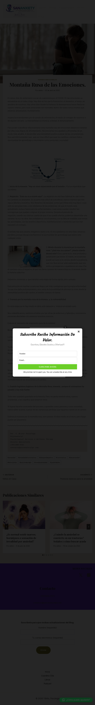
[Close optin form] (79, 332)
